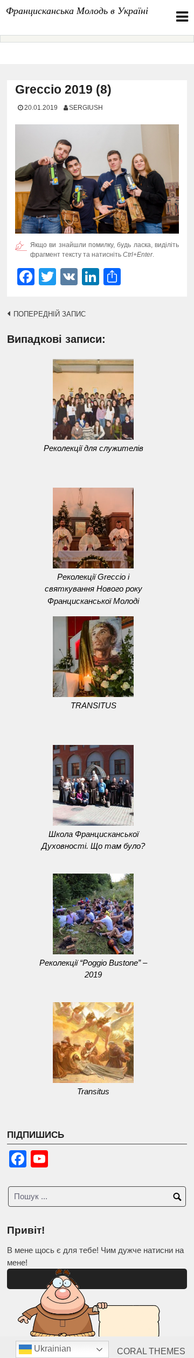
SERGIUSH (86, 107)
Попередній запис (49, 314)
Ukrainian (51, 1348)
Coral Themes (151, 1351)
